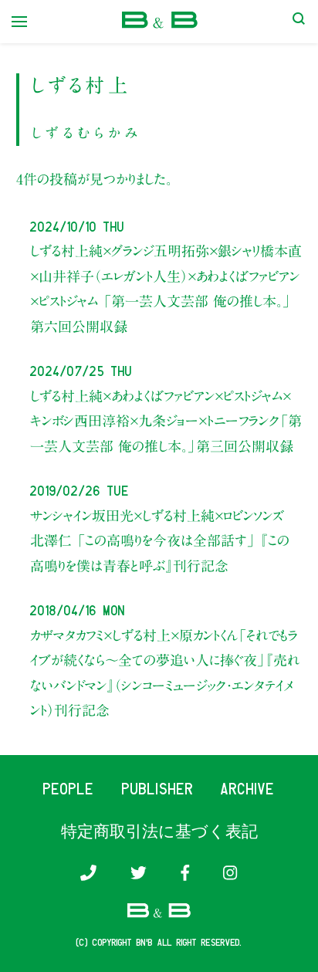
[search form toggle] (299, 21)
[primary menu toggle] (19, 21)
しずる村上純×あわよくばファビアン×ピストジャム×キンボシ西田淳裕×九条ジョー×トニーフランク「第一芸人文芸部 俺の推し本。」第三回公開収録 (166, 421)
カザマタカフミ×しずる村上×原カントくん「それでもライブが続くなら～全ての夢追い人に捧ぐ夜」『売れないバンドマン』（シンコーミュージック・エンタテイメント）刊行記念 (164, 672)
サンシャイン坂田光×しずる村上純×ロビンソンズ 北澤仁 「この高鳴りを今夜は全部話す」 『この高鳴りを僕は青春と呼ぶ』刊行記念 (159, 541)
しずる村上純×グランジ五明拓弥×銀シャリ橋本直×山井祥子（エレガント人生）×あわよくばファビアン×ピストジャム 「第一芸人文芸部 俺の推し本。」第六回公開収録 (166, 288)
